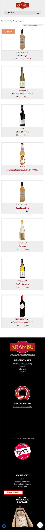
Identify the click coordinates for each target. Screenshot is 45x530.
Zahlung (22, 366)
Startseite (4, 21)
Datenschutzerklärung (22, 484)
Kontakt (22, 372)
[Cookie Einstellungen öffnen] (4, 527)
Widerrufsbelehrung (22, 481)
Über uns (22, 369)
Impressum (22, 487)
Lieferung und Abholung (22, 364)
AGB (22, 479)
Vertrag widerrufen (13, 492)
